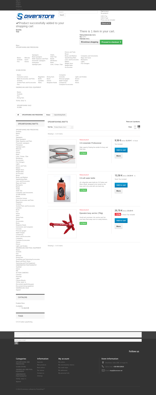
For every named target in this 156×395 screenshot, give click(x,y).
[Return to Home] (18, 115)
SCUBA (19, 107)
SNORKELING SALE (22, 288)
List (139, 128)
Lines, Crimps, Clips (56, 64)
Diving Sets (20, 98)
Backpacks (84, 59)
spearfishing (28, 322)
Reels (52, 62)
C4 (17, 322)
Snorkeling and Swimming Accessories (28, 259)
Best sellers (41, 367)
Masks (19, 58)
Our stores (40, 370)
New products (41, 365)
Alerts (40, 82)
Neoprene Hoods (52, 82)
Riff (17, 271)
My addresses (62, 370)
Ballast (67, 61)
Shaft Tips (53, 57)
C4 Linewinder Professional (90, 143)
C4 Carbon (21, 322)
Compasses (62, 82)
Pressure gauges (64, 79)
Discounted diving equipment (25, 286)
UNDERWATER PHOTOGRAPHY (26, 265)
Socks (26, 59)
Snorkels (19, 59)
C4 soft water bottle (87, 178)
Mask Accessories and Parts (26, 79)
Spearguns (35, 55)
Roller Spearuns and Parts (40, 59)
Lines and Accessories (72, 59)
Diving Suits (50, 77)
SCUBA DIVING (21, 194)
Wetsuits (27, 58)
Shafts (52, 55)
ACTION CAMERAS (22, 273)
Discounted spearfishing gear (25, 284)
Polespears (35, 62)
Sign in (18, 1)
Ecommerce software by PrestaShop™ (33, 389)
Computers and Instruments (89, 56)
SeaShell (18, 267)
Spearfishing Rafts (70, 58)
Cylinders (41, 80)
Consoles (62, 77)
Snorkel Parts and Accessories (26, 82)
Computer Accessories (66, 84)
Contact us (19, 9)
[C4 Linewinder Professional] (62, 153)
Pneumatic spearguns (38, 60)
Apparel (18, 290)
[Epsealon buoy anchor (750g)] (62, 224)
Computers (62, 75)
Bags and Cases (86, 58)
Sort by (50, 127)
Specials (40, 362)
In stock (25, 308)
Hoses (77, 82)
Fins (18, 61)
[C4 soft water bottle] (62, 189)
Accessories (68, 67)
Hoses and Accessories (23, 236)
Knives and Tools (70, 52)
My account (63, 358)
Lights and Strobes (81, 77)
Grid (135, 128)
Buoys (67, 54)
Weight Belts (69, 65)
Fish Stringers (85, 63)
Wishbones (53, 60)
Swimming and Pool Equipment (25, 263)
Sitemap (40, 376)
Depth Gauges (63, 80)
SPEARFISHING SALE (24, 105)
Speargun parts (36, 64)
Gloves (27, 61)
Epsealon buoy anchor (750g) (91, 213)
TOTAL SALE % (21, 282)
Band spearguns (37, 57)
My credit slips (63, 367)
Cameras (18, 274)
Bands (52, 59)
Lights (83, 61)
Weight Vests (69, 63)
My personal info (63, 373)
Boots (48, 79)
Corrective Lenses (22, 77)
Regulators (41, 77)
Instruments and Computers (24, 227)
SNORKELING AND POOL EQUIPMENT (28, 248)
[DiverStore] (35, 16)
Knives (77, 79)
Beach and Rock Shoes (23, 261)
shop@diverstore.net (116, 370)
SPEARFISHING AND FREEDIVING (27, 130)
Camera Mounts (21, 280)
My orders (61, 362)
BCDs (40, 79)
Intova (18, 269)
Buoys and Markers (71, 56)
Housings (19, 276)
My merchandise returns (66, 365)
